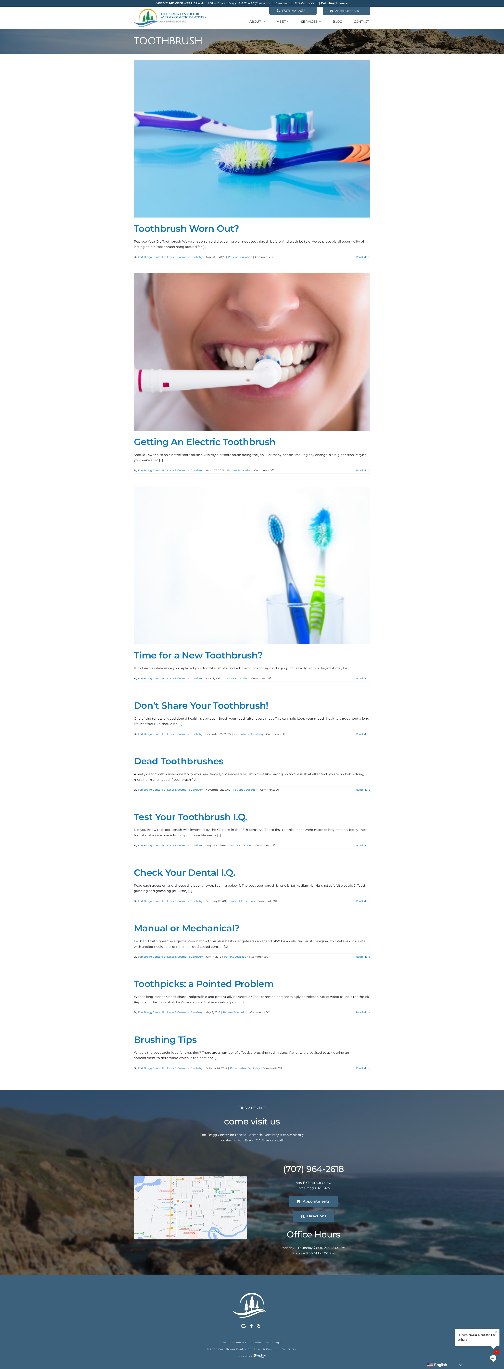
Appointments (260, 1342)
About (226, 1342)
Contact (240, 1342)
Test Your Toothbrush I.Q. (190, 817)
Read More (363, 257)
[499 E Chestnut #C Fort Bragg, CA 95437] (190, 1177)
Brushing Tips (165, 1039)
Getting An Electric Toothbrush (204, 441)
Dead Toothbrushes (178, 761)
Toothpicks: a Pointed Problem (203, 983)
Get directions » (334, 3)
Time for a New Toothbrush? (198, 655)
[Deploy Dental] (260, 1356)
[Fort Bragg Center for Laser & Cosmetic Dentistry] (170, 10)
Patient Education (240, 257)
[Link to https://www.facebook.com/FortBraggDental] (251, 1326)
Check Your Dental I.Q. (184, 872)
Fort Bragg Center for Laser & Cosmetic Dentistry (257, 1349)
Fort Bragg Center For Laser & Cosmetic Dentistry (170, 257)
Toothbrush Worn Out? (186, 228)
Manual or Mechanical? (187, 928)
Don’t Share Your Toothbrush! (201, 705)
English (440, 1365)
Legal (278, 1342)
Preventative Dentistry (248, 734)
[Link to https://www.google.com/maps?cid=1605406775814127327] (243, 1326)
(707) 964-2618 (313, 1169)
